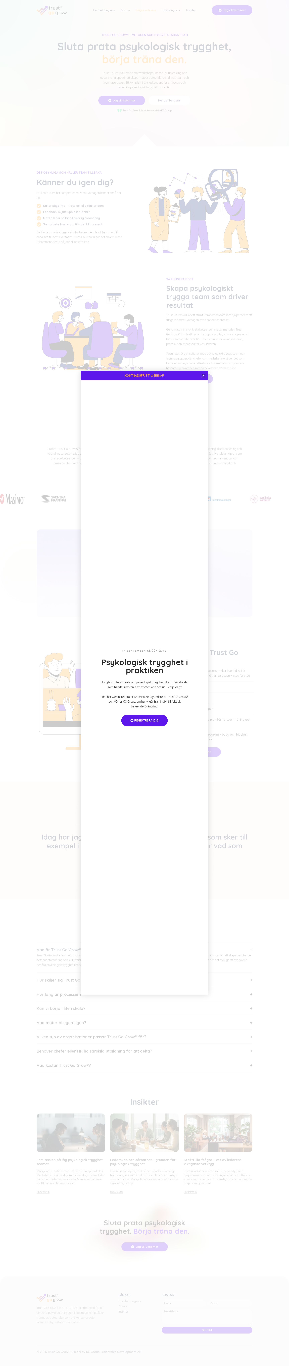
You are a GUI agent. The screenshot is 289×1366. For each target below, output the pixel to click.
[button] (203, 375)
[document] (144, 683)
